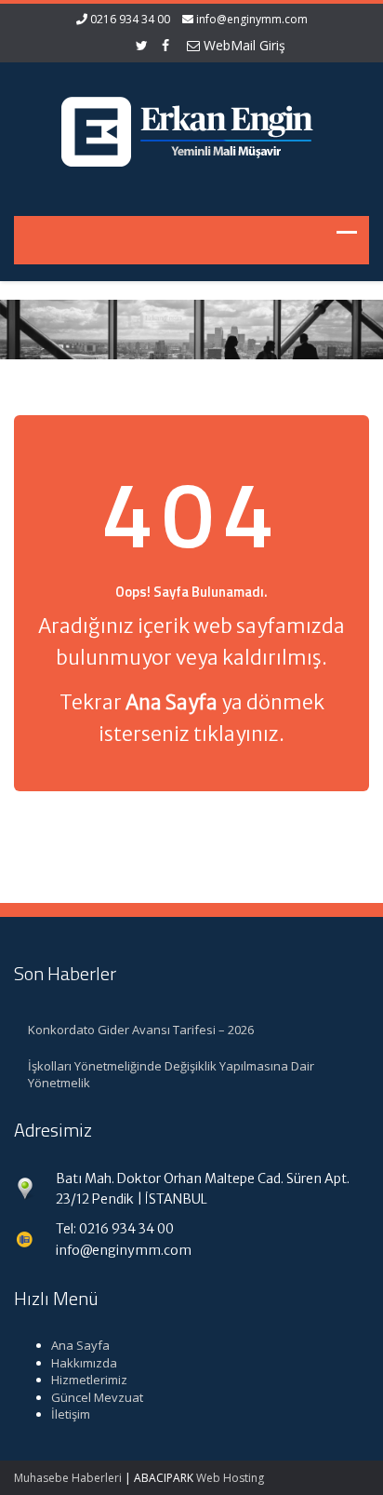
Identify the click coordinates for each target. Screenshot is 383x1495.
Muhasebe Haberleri (68, 1478)
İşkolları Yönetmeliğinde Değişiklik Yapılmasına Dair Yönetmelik (171, 1074)
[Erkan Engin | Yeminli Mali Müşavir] (191, 127)
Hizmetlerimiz (89, 1379)
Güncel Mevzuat (97, 1397)
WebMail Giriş (242, 45)
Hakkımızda (84, 1362)
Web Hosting (230, 1478)
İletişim (70, 1414)
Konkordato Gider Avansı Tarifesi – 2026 (141, 1029)
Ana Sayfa (80, 1345)
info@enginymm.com (252, 19)
